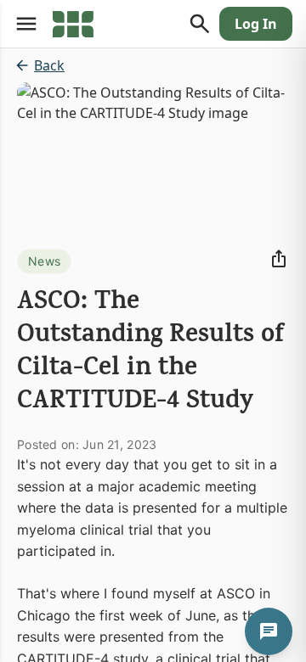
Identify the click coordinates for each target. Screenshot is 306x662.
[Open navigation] (26, 23)
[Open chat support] (268, 631)
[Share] (279, 259)
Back (49, 65)
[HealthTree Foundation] (73, 23)
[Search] (199, 23)
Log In (256, 23)
